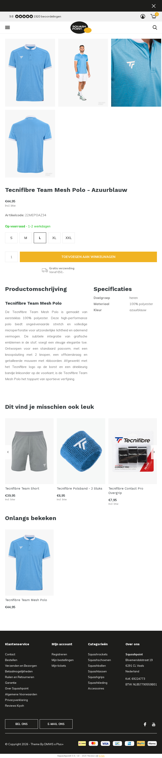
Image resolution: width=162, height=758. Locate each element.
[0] (153, 16)
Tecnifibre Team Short (22, 488)
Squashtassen (97, 671)
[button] (8, 27)
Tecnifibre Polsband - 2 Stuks (79, 488)
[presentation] (8, 452)
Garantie (10, 682)
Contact (10, 654)
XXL (69, 238)
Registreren (59, 654)
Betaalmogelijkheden (19, 671)
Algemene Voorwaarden (21, 694)
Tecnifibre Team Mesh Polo (26, 600)
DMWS (49, 744)
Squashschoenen (99, 660)
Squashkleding (97, 682)
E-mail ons (56, 724)
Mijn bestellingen (63, 660)
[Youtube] (153, 724)
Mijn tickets (59, 665)
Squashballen (97, 665)
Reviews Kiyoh (14, 705)
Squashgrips (96, 677)
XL (54, 238)
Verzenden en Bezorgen (21, 665)
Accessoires (96, 688)
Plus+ (59, 744)
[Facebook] (145, 724)
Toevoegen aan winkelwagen (88, 257)
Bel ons (21, 724)
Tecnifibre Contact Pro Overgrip (125, 491)
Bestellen (11, 660)
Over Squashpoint (16, 688)
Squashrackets (98, 654)
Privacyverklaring (16, 700)
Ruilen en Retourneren (19, 677)
